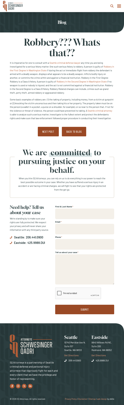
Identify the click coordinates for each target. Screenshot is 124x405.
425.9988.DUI (36, 242)
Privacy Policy (71, 399)
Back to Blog (74, 131)
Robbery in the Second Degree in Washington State (82, 81)
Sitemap (92, 399)
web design (102, 399)
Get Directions (71, 355)
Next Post (48, 131)
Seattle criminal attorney (100, 110)
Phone (58, 237)
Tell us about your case (66, 252)
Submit (85, 309)
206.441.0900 (34, 237)
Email (58, 222)
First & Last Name (64, 206)
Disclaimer (82, 399)
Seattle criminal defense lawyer (64, 62)
